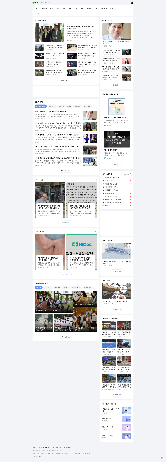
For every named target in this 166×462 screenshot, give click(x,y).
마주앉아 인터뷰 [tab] (40, 106)
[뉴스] (36, 2)
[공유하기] (131, 2)
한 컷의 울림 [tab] (87, 288)
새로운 (66, 80)
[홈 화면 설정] (162, 458)
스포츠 (45, 2)
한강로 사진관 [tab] (76, 288)
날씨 (49, 2)
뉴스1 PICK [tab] (57, 288)
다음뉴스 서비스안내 (38, 448)
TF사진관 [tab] (47, 288)
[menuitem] (36, 8)
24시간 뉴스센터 (49, 448)
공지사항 (58, 448)
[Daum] (34, 2)
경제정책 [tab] (61, 106)
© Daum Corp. (37, 456)
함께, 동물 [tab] (78, 106)
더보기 (116, 165)
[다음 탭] (95, 106)
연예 (41, 2)
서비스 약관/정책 (67, 448)
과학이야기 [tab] (52, 106)
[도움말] (96, 180)
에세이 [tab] (69, 106)
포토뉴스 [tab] (38, 288)
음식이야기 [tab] (87, 106)
